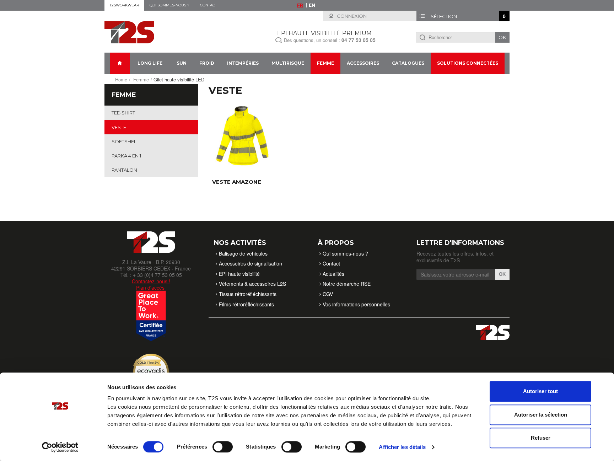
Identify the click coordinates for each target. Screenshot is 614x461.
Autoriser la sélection (540, 415)
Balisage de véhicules (243, 253)
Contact (208, 5)
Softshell (125, 141)
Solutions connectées (467, 63)
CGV (328, 293)
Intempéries (243, 63)
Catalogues (408, 63)
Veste (119, 127)
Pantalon (124, 170)
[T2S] (129, 31)
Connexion (351, 16)
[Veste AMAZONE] (242, 135)
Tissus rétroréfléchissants (247, 293)
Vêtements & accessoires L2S (252, 283)
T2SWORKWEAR (124, 5)
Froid (206, 63)
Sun (182, 63)
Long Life (150, 63)
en (312, 5)
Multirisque (287, 63)
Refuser (540, 438)
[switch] (222, 446)
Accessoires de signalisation (250, 263)
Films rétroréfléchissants (246, 304)
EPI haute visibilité (239, 273)
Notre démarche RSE (347, 283)
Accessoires (363, 63)
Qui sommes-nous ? (169, 5)
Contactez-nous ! (151, 281)
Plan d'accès (151, 287)
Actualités (333, 273)
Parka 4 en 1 (126, 156)
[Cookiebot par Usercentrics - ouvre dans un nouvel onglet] (60, 447)
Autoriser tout (540, 391)
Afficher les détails (402, 447)
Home (121, 79)
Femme (325, 63)
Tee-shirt (123, 113)
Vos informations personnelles (356, 304)
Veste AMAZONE (236, 181)
